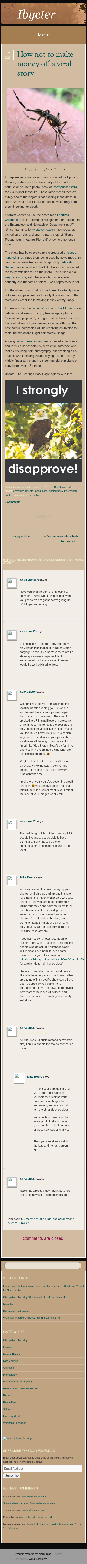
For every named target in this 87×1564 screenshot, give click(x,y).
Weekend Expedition (14, 1423)
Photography (10, 1374)
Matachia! (8, 1304)
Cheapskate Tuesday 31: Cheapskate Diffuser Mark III (34, 1297)
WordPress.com (38, 1559)
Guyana (7, 1347)
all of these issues (29, 341)
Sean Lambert (29, 579)
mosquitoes (41, 491)
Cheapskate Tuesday (15, 1340)
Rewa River (9, 1402)
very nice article (15, 277)
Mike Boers (27, 877)
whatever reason (43, 229)
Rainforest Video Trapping (17, 1381)
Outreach (8, 1367)
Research (8, 1395)
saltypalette (28, 691)
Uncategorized (62, 487)
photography (56, 491)
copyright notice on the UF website (55, 308)
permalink (34, 495)
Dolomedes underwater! (16, 1311)
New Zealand (10, 1361)
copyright (18, 491)
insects (29, 491)
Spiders (7, 1409)
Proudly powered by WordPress (33, 1553)
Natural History (11, 1354)
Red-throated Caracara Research (22, 1388)
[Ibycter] (36, 13)
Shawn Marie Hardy (14, 1503)
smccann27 (28, 631)
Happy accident (20, 536)
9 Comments (12, 501)
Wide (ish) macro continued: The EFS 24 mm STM (31, 1317)
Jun (7, 53)
